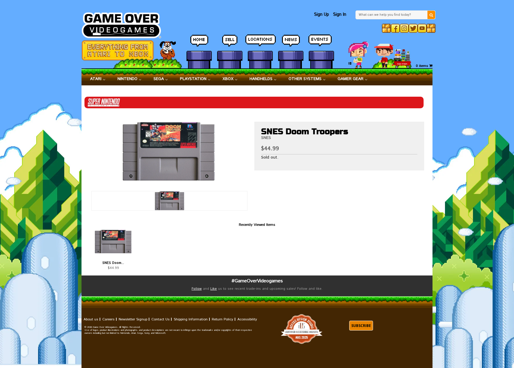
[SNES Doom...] (113, 241)
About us (91, 319)
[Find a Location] (260, 43)
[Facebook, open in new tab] (395, 28)
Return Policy (222, 319)
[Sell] (229, 43)
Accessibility (247, 319)
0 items (422, 65)
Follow (197, 288)
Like (213, 288)
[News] (290, 43)
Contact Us (160, 319)
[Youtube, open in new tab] (422, 28)
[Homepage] (125, 23)
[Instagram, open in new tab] (404, 28)
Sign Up (321, 14)
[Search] (431, 15)
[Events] (321, 43)
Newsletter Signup (133, 319)
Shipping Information (191, 319)
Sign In (339, 14)
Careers (108, 319)
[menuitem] (98, 79)
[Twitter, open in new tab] (413, 28)
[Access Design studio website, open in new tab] (301, 329)
